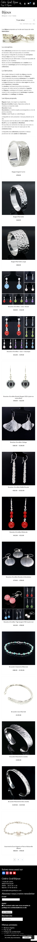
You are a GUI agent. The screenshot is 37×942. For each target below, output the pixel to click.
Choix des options (18, 178)
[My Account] (25, 3)
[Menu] (34, 3)
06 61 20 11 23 (12, 885)
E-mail (4, 897)
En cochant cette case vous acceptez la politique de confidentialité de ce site (16, 906)
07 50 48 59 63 (12, 887)
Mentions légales (9, 928)
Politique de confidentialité (12, 932)
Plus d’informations (15, 937)
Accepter (27, 937)
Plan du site (7, 930)
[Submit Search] (3, 919)
